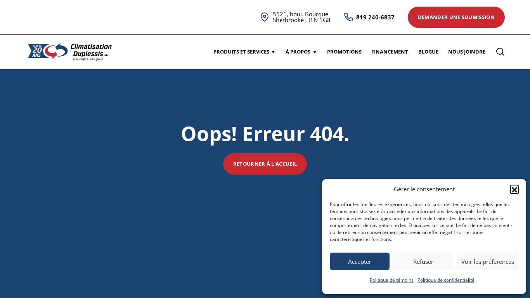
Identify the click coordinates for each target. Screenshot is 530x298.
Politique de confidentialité (446, 280)
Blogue (428, 51)
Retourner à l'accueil (265, 163)
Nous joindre (466, 51)
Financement (389, 51)
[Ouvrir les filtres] (500, 51)
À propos (298, 51)
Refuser (423, 261)
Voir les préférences (487, 261)
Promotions (344, 51)
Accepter (359, 261)
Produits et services (241, 51)
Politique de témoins (392, 280)
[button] (514, 189)
